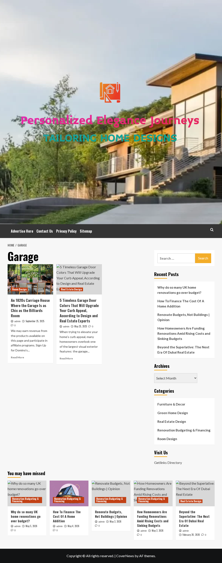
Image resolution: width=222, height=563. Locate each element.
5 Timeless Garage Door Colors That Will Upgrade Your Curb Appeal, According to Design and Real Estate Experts (79, 310)
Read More (17, 357)
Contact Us (44, 231)
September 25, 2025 (35, 321)
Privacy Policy (66, 231)
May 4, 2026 (73, 526)
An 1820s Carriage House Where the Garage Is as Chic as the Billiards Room (30, 308)
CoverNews (125, 556)
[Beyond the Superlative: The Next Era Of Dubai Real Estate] (195, 493)
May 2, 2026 (157, 530)
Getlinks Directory (168, 462)
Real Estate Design (71, 289)
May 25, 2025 (80, 326)
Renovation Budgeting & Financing (184, 430)
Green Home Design (172, 413)
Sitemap (86, 231)
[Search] (212, 229)
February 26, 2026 (191, 534)
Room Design (19, 289)
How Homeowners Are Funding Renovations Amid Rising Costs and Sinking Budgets (183, 333)
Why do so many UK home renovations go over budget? (179, 289)
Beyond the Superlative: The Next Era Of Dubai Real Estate (183, 349)
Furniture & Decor (171, 404)
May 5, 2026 (31, 526)
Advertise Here (22, 231)
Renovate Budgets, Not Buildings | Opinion (183, 317)
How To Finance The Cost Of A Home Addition (180, 303)
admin (17, 321)
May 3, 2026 (115, 521)
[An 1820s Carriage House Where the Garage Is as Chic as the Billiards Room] (30, 279)
